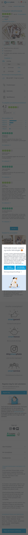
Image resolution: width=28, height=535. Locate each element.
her (22, 263)
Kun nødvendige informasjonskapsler (20, 267)
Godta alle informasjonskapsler (9, 267)
